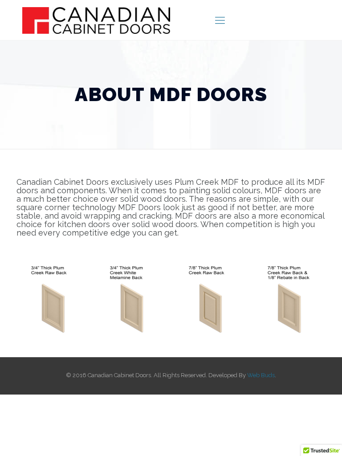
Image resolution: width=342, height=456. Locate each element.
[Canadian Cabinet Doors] (96, 20)
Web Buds (261, 375)
